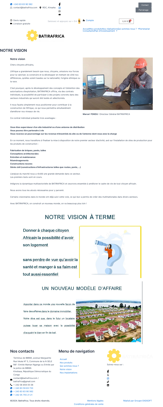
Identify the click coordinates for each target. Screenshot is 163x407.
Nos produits (96, 29)
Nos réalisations (110, 29)
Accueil (86, 29)
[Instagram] (130, 378)
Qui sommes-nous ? (127, 29)
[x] (130, 375)
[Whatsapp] (81, 11)
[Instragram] (81, 7)
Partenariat (144, 29)
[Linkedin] (130, 385)
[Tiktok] (130, 381)
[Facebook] (81, 4)
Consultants (88, 31)
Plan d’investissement (104, 31)
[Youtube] (81, 14)
